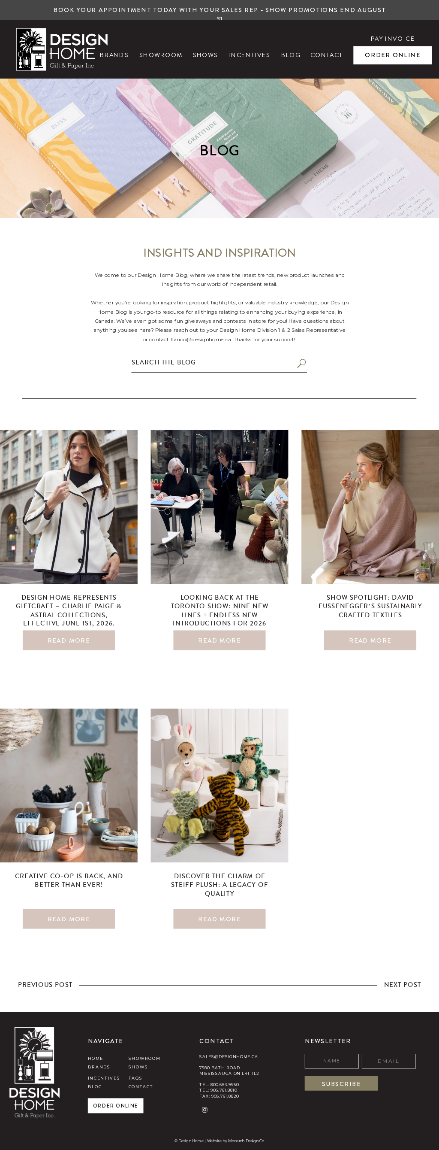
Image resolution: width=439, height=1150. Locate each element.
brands (99, 1067)
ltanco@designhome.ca (201, 339)
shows (138, 1067)
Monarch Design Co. (246, 1140)
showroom (145, 1058)
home (96, 1058)
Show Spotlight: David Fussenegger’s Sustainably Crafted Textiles (371, 607)
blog (95, 1086)
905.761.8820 (225, 1095)
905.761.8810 (223, 1090)
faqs (136, 1077)
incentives (104, 1077)
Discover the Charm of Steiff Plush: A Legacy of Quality (219, 886)
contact (141, 1086)
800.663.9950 (224, 1084)
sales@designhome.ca (228, 1056)
